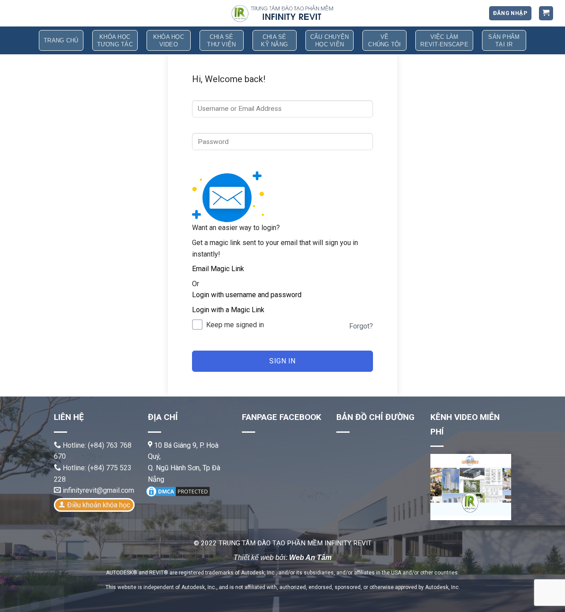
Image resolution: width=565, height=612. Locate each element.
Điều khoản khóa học (98, 505)
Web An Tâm (310, 557)
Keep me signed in (235, 325)
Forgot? (361, 326)
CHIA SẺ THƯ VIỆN (221, 41)
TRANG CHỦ (61, 40)
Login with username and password (246, 295)
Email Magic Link (218, 268)
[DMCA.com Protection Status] (178, 491)
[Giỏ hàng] (546, 13)
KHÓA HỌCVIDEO (168, 41)
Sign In (282, 361)
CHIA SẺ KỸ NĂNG (274, 41)
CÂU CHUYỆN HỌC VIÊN (329, 41)
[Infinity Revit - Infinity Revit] (282, 13)
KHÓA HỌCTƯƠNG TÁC (115, 41)
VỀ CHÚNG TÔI (384, 41)
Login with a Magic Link (228, 310)
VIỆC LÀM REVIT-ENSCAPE (444, 41)
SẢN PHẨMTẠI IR (504, 41)
